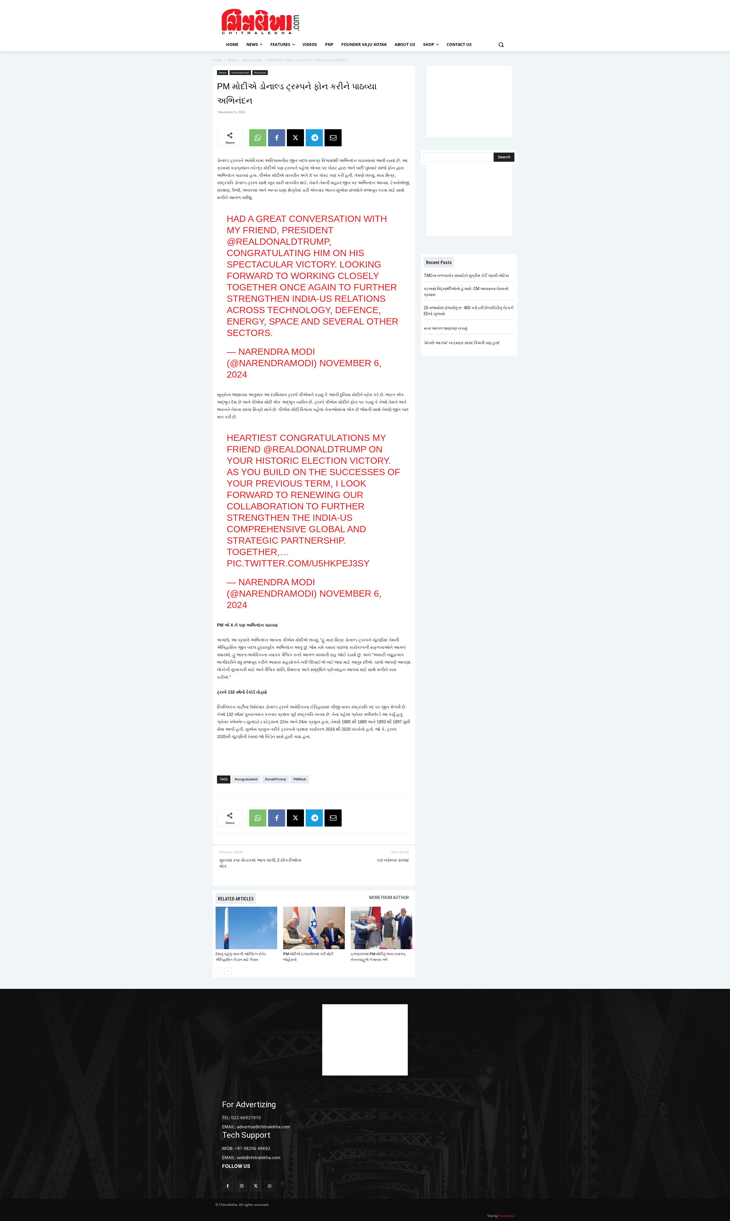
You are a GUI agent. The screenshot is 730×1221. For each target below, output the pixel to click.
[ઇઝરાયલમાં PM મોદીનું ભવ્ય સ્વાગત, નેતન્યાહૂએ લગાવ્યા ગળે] (381, 928)
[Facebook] (276, 137)
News (232, 60)
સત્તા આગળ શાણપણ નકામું (445, 328)
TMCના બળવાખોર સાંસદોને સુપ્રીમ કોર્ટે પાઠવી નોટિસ (466, 275)
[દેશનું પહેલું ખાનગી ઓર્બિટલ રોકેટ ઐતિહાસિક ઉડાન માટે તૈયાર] (246, 928)
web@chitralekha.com (258, 1157)
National (260, 72)
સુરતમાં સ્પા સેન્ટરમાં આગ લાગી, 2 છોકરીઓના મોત (260, 863)
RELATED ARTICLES (236, 898)
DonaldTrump (275, 779)
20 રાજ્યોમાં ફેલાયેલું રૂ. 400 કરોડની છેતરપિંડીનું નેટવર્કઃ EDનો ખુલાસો (469, 310)
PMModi (299, 779)
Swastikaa (507, 1215)
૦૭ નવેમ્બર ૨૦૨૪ (393, 860)
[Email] (333, 137)
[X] (295, 137)
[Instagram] (241, 1186)
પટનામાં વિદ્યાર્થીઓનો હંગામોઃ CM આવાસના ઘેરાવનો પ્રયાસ (466, 291)
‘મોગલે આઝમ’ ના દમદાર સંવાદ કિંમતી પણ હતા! (461, 343)
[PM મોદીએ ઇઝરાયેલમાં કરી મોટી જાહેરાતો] (314, 928)
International (252, 60)
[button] (501, 44)
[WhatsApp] (257, 137)
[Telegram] (314, 137)
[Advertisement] (413, 21)
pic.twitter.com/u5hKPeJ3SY (298, 563)
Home (217, 60)
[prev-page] (219, 971)
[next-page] (228, 971)
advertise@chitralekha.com (263, 1126)
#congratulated (246, 779)
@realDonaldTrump (278, 241)
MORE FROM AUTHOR (389, 897)
